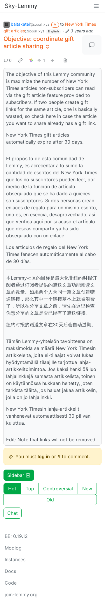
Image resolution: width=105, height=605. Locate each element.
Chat (12, 513)
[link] (20, 60)
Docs (10, 571)
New (87, 488)
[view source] (65, 60)
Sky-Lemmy (21, 5)
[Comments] (92, 45)
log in (44, 456)
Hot (12, 488)
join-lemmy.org (21, 594)
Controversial (58, 488)
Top (30, 488)
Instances (15, 559)
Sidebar (15, 475)
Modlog (13, 548)
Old (50, 500)
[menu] (96, 5)
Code (11, 583)
